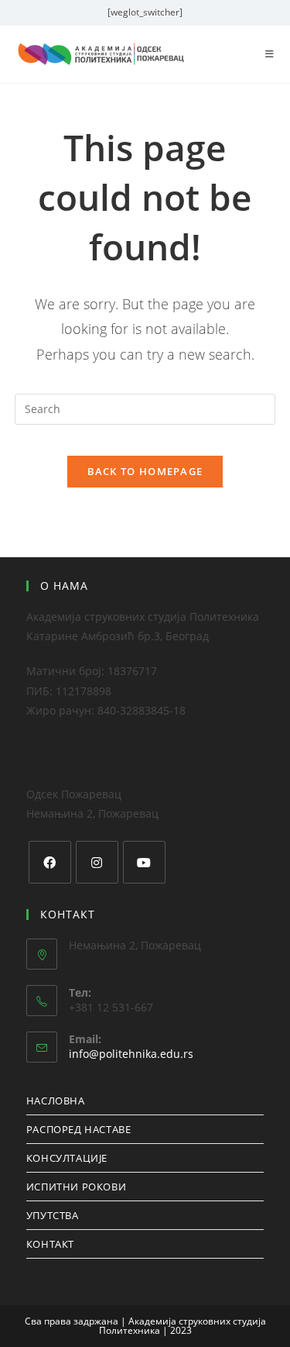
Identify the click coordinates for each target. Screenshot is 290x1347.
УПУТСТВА (52, 1215)
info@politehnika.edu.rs (131, 1053)
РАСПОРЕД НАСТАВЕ (78, 1129)
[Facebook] (50, 862)
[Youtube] (144, 862)
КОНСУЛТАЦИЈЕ (66, 1158)
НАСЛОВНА (55, 1101)
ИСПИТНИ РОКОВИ (76, 1187)
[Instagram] (97, 862)
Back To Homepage (145, 471)
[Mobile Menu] (270, 53)
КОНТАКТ (50, 1244)
